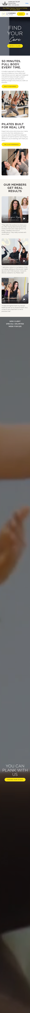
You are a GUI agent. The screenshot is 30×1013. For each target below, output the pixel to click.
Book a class (15, 46)
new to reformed (10, 86)
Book (21, 14)
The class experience (11, 144)
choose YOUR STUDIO (15, 779)
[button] (26, 14)
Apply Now (16, 10)
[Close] (1, 3)
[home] (9, 14)
